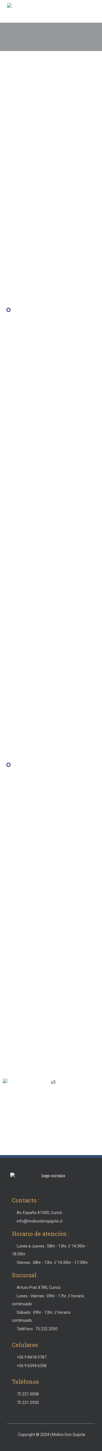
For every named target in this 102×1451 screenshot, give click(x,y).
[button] (91, 11)
